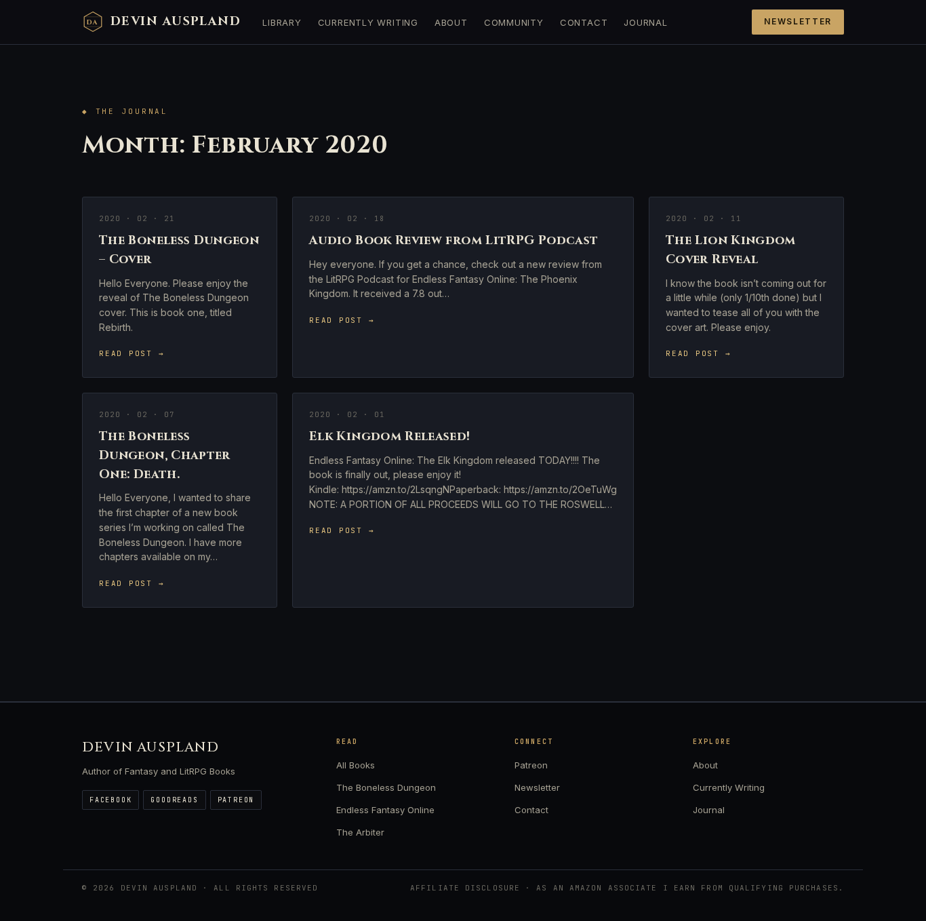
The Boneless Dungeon (386, 787)
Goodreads (174, 800)
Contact (583, 22)
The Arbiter (360, 832)
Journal (645, 22)
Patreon (236, 800)
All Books (355, 765)
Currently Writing (368, 22)
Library (281, 22)
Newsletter (798, 21)
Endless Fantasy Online (385, 809)
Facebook (110, 800)
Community (514, 22)
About (451, 22)
